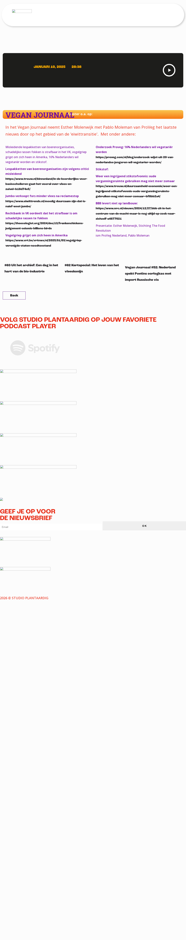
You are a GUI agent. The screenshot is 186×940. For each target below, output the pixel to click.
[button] (170, 14)
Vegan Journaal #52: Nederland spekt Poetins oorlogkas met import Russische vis (150, 273)
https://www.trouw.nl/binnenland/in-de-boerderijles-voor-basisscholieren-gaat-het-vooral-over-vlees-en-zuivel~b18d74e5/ (46, 184)
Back (14, 295)
